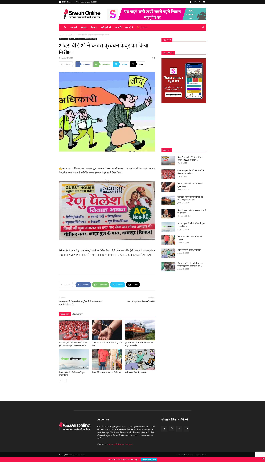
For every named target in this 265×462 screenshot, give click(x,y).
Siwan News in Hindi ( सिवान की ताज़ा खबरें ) (83, 39)
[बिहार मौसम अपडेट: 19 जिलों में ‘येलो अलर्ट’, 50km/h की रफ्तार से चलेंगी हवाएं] (168, 160)
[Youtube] (204, 2)
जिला (93, 27)
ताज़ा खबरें (73, 27)
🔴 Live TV (142, 27)
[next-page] (65, 376)
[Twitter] (200, 2)
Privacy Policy (201, 450)
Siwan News (70, 35)
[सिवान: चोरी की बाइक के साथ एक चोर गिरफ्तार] (107, 355)
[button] (203, 27)
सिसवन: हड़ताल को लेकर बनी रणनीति (141, 297)
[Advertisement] (107, 159)
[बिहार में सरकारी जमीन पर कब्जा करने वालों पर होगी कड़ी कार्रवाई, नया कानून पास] (168, 213)
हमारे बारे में (129, 27)
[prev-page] (60, 376)
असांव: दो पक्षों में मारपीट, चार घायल (136, 368)
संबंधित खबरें (64, 310)
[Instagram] (195, 2)
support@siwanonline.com (120, 439)
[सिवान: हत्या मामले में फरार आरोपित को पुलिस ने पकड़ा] (107, 325)
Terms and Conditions (184, 450)
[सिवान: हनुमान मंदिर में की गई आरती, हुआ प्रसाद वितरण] (74, 355)
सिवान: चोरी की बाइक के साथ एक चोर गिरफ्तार (106, 368)
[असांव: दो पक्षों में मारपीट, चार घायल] (140, 355)
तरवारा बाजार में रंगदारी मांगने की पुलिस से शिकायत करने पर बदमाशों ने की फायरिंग (80, 298)
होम (65, 27)
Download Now (149, 460)
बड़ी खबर (84, 27)
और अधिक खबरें (77, 310)
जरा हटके (118, 27)
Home (61, 35)
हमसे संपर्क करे (106, 27)
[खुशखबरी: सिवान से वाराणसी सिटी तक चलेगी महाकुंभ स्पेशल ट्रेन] (140, 325)
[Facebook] (190, 2)
